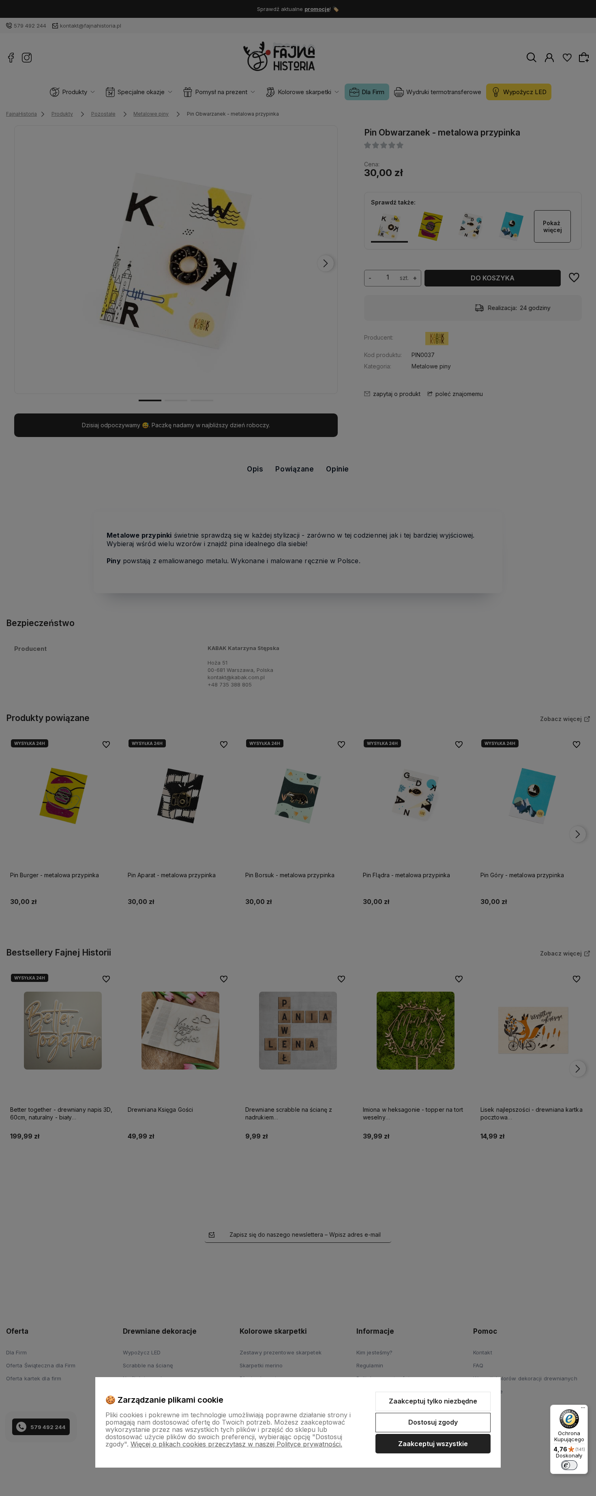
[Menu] (583, 1409)
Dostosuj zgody (433, 1422)
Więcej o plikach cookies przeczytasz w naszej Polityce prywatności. (236, 1444)
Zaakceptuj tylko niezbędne (433, 1401)
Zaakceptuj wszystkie (433, 1444)
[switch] (569, 1465)
